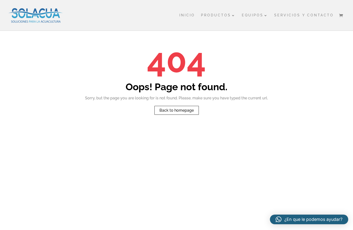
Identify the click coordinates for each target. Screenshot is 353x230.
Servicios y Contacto (304, 15)
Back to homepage (176, 110)
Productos (216, 15)
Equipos (252, 15)
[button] (309, 219)
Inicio (187, 15)
